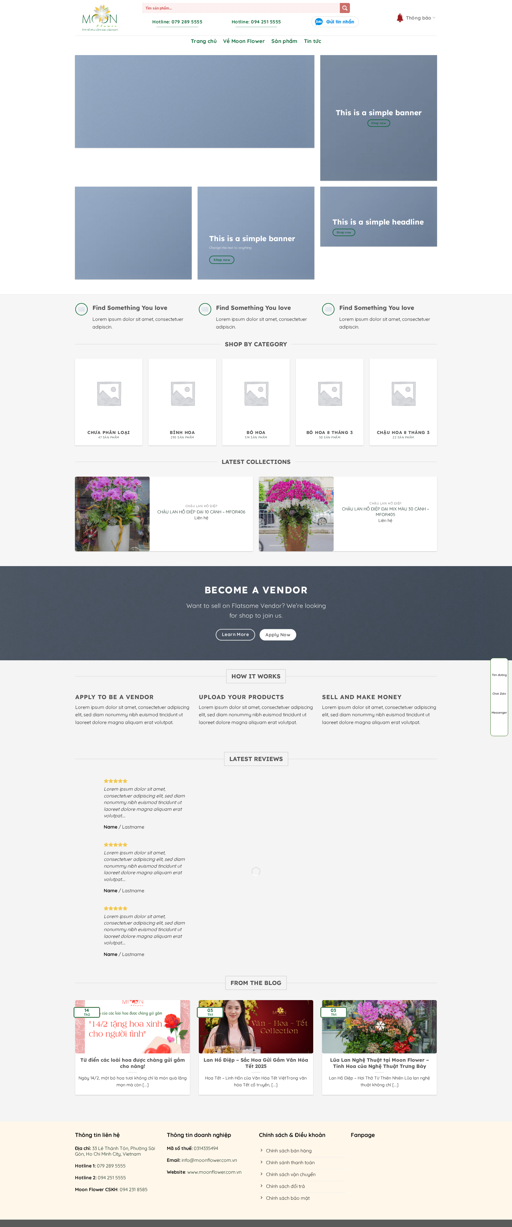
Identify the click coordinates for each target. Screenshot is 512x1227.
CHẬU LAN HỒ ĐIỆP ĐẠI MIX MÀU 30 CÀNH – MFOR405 (385, 511)
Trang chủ (204, 41)
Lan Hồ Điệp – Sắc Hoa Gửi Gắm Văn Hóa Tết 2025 (256, 1063)
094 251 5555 (112, 1177)
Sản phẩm (284, 41)
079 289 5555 (111, 1166)
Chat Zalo (499, 694)
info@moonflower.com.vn (209, 1160)
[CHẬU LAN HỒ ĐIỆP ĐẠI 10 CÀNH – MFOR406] (112, 514)
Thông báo (418, 18)
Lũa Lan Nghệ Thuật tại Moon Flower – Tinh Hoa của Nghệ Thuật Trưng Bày (379, 1063)
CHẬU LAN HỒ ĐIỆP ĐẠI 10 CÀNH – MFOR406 (201, 512)
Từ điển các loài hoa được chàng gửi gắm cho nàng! (132, 1063)
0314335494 (206, 1148)
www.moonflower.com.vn (214, 1172)
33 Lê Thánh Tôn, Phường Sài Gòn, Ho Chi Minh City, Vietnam (115, 1151)
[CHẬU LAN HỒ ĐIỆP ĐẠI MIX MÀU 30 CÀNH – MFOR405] (296, 514)
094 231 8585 (134, 1189)
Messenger (499, 713)
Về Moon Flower (244, 41)
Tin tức (312, 41)
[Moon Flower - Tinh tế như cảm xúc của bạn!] (99, 17)
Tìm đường (499, 675)
